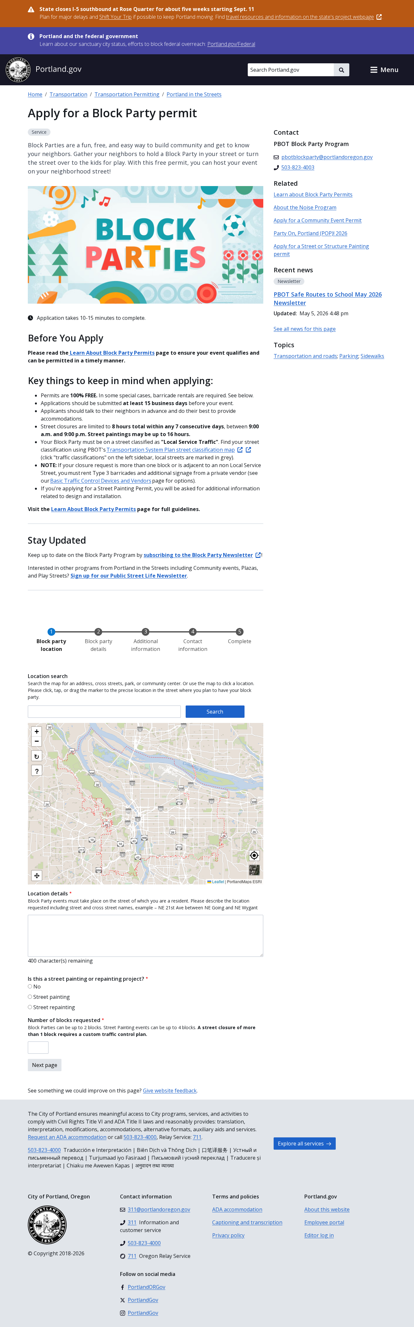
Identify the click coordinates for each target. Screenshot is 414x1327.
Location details (48, 893)
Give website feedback (170, 1090)
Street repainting (54, 1007)
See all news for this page (305, 328)
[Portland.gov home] (43, 70)
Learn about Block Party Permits (313, 194)
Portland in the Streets (194, 94)
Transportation (68, 94)
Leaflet (217, 881)
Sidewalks (372, 356)
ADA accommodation (237, 1209)
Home (35, 94)
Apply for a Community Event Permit (318, 220)
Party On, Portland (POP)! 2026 (310, 233)
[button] (384, 70)
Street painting (51, 996)
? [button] (37, 771)
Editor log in (319, 1235)
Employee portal (324, 1222)
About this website (327, 1209)
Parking (348, 356)
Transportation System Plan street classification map (170, 449)
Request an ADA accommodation (67, 1137)
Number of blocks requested (64, 1020)
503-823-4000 (140, 1137)
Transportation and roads (305, 356)
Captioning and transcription (247, 1222)
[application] (145, 803)
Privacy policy (228, 1235)
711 (197, 1137)
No (37, 986)
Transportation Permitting (126, 94)
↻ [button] (36, 756)
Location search (48, 676)
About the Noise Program (305, 207)
